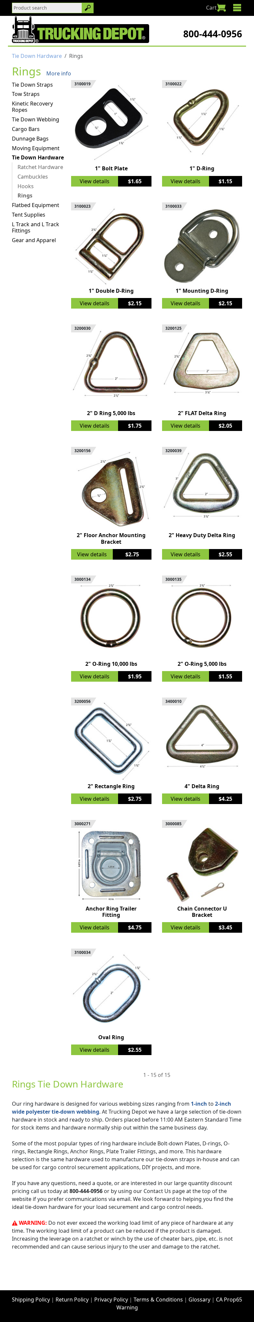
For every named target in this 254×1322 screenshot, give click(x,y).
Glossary (199, 1299)
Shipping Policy (31, 1299)
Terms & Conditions (158, 1299)
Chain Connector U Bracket (202, 911)
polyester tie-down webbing (62, 1111)
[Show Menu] (237, 8)
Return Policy (72, 1299)
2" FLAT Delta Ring (202, 413)
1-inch (199, 1103)
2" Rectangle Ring (111, 786)
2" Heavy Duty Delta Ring (202, 535)
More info (58, 73)
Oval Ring (111, 1037)
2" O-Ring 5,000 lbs (202, 663)
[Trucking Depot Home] (80, 30)
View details (94, 181)
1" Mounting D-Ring (202, 290)
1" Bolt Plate (111, 168)
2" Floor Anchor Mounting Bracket (111, 538)
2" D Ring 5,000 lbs (111, 413)
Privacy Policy (111, 1299)
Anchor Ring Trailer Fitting (111, 911)
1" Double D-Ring (111, 290)
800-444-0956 (212, 33)
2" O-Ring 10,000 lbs (111, 663)
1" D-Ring (202, 168)
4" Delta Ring (202, 786)
